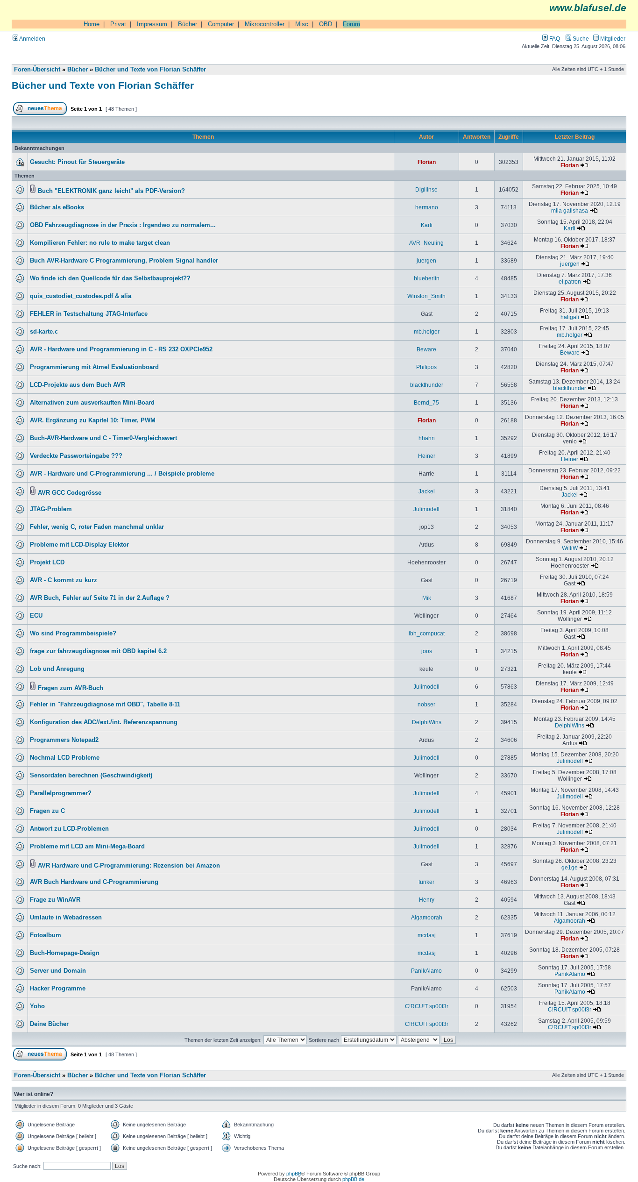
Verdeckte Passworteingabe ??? (76, 456)
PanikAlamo (426, 971)
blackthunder (426, 385)
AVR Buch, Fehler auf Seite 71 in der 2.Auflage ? (100, 598)
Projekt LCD (47, 562)
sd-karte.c (44, 331)
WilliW (570, 548)
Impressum (152, 24)
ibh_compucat (427, 633)
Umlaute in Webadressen (66, 917)
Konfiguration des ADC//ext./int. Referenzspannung (103, 722)
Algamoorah (426, 917)
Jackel (426, 491)
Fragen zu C (47, 811)
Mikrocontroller (264, 24)
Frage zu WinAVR (55, 900)
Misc (301, 24)
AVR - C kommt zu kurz (63, 580)
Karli (426, 225)
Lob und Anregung (57, 669)
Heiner (426, 456)
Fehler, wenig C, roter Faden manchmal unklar (97, 527)
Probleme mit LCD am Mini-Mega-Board (87, 846)
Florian (427, 162)
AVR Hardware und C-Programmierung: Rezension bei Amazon (129, 865)
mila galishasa (569, 210)
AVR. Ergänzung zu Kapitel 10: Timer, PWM (93, 420)
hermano (426, 207)
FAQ (554, 39)
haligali (569, 317)
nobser (426, 704)
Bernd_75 (426, 402)
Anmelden (31, 39)
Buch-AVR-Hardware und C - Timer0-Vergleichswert (103, 438)
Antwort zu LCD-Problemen (69, 829)
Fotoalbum (45, 935)
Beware (426, 349)
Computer (221, 24)
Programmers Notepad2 (64, 740)
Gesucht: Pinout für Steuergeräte (77, 162)
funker (426, 882)
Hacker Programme (57, 988)
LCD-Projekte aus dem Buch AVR (77, 385)
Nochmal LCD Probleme (64, 758)
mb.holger (427, 331)
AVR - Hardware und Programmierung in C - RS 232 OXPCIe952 (121, 349)
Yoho (37, 1006)
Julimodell (426, 509)
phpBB (293, 1173)
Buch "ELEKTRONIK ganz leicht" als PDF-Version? (111, 191)
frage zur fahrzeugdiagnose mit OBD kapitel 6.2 (98, 651)
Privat (118, 24)
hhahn (426, 438)
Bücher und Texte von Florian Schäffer (150, 69)
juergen (426, 260)
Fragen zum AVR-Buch (70, 688)
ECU (36, 615)
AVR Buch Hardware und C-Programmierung (94, 882)
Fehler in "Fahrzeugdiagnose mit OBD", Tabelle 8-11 (105, 704)
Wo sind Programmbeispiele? (73, 633)
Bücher (187, 24)
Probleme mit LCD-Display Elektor (79, 544)
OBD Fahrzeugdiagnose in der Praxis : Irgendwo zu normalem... (123, 225)
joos (426, 651)
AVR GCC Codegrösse (69, 493)
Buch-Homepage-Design (64, 953)
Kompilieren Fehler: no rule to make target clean (100, 243)
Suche (580, 39)
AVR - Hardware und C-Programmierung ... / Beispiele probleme (122, 473)
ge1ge (569, 867)
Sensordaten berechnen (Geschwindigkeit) (91, 775)
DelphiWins (426, 722)
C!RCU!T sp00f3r (426, 1006)
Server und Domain (58, 971)
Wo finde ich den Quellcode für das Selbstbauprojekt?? (110, 278)
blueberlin (427, 278)
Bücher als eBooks (57, 207)
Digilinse (426, 189)
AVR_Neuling (426, 243)
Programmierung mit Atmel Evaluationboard (94, 367)
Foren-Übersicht (37, 69)
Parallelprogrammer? (61, 793)
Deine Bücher (49, 1024)
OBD (325, 24)
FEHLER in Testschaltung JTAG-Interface (89, 314)
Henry (426, 900)
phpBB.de (353, 1179)
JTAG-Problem (51, 509)
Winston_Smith (426, 296)
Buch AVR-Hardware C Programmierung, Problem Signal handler (124, 260)
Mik (426, 598)
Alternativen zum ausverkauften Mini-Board (92, 402)
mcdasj (427, 935)
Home (91, 24)
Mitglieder (612, 39)
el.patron (570, 281)
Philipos (426, 367)
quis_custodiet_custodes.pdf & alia (80, 296)
